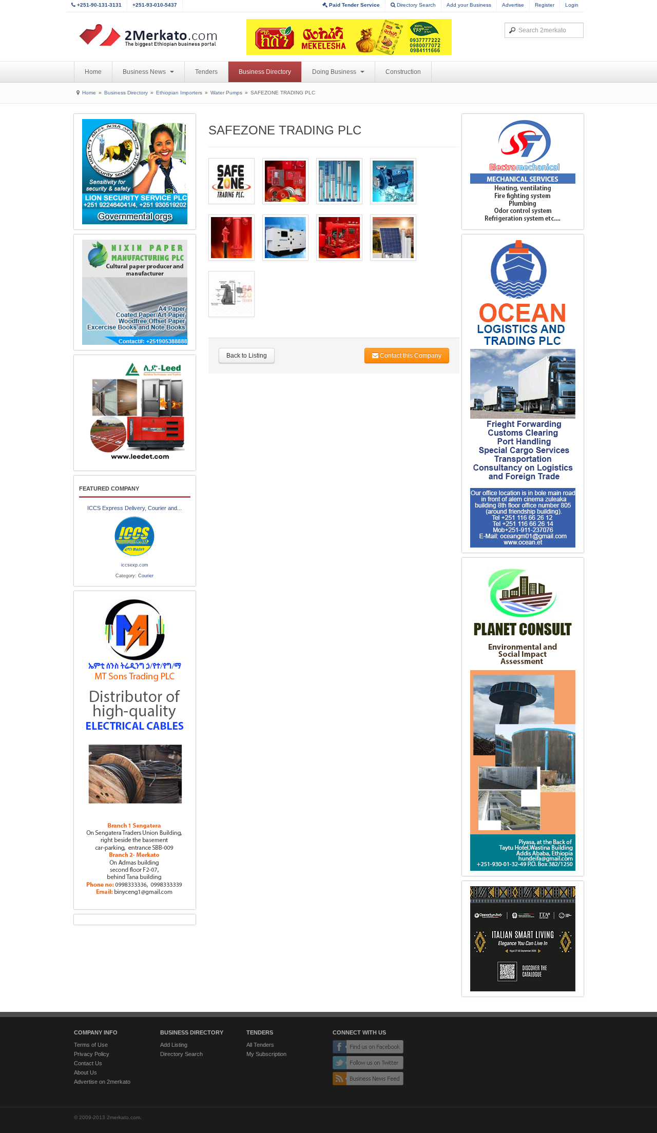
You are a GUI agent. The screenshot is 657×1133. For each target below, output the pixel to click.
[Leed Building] (134, 412)
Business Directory (265, 71)
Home (93, 71)
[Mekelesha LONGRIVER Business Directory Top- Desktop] (349, 37)
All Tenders (260, 1045)
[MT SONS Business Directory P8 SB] (134, 750)
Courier (145, 575)
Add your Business (469, 5)
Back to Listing (246, 355)
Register (544, 5)
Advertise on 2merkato (102, 1082)
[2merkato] (154, 35)
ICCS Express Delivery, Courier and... (134, 508)
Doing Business (335, 71)
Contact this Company (409, 355)
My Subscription (266, 1054)
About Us (85, 1072)
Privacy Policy (91, 1054)
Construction (403, 71)
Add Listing (173, 1045)
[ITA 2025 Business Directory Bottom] (522, 938)
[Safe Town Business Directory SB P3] (522, 171)
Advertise (513, 5)
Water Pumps (226, 92)
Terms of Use (91, 1045)
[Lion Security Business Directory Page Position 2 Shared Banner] (134, 171)
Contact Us (88, 1063)
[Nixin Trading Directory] (134, 292)
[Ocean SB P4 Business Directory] (522, 394)
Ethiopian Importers (179, 92)
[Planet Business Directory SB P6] (522, 717)
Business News (145, 71)
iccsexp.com (134, 565)
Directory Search (415, 5)
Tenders (206, 71)
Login (571, 5)
